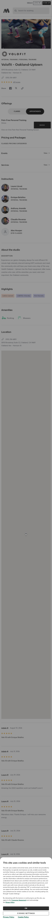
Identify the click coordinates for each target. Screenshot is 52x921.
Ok (26, 908)
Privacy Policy (10, 902)
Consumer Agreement (18, 900)
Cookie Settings (26, 913)
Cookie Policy (23, 917)
